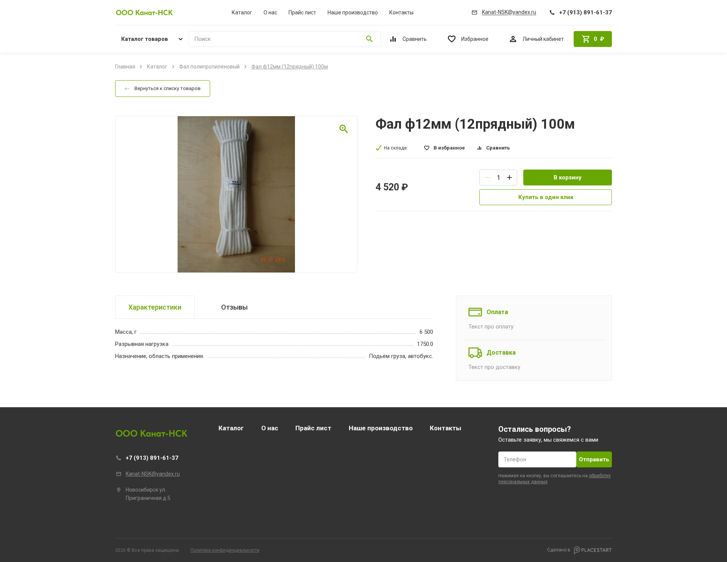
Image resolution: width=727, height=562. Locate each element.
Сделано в (559, 550)
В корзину (568, 177)
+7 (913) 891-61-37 (152, 458)
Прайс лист (302, 12)
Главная (125, 67)
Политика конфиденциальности (224, 550)
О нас (270, 12)
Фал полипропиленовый (209, 67)
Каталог (242, 12)
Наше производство (353, 12)
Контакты (401, 12)
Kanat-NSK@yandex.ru (153, 474)
